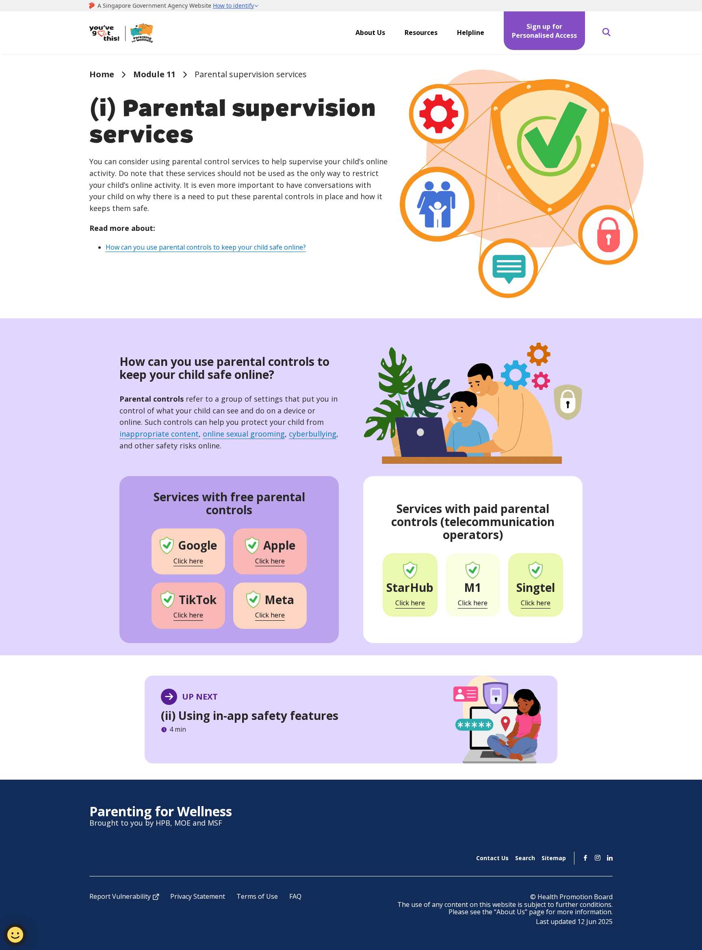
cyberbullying (312, 434)
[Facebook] (585, 858)
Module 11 (154, 74)
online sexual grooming (244, 434)
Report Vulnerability (120, 896)
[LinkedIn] (610, 858)
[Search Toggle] (606, 32)
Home (101, 74)
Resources (421, 32)
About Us (370, 32)
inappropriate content (159, 434)
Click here (188, 561)
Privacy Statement (197, 896)
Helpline (470, 32)
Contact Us (492, 858)
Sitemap (554, 858)
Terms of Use (257, 896)
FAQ (295, 896)
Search (525, 858)
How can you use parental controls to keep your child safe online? (206, 247)
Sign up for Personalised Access (544, 31)
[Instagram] (597, 858)
